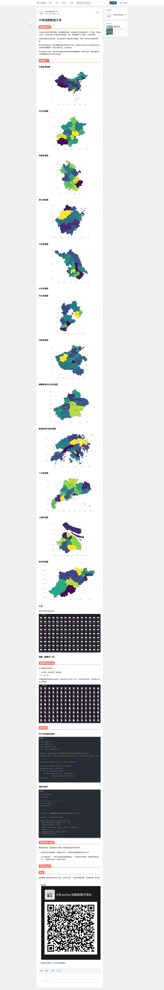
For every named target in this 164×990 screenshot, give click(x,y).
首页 (50, 3)
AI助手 (64, 3)
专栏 (56, 3)
